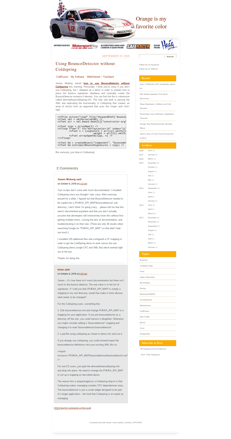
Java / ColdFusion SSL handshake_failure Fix (157, 86)
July (149, 176)
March (150, 159)
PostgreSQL (145, 334)
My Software (77, 76)
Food (142, 271)
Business (143, 260)
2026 (141, 151)
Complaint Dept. (146, 266)
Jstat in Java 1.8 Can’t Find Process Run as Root (157, 136)
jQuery (142, 322)
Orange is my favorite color (151, 22)
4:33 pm (83, 274)
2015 (141, 163)
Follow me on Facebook (149, 65)
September (152, 188)
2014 (141, 188)
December (152, 218)
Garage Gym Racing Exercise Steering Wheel (156, 126)
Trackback (108, 76)
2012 (141, 218)
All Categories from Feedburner (153, 349)
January (151, 155)
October (151, 167)
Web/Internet (93, 76)
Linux (142, 328)
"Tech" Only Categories (150, 355)
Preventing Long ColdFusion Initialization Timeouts (157, 116)
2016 (141, 159)
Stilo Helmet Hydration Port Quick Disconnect (153, 96)
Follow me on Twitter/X (148, 69)
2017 (141, 155)
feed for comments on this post (72, 408)
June (150, 150)
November (152, 163)
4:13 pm (83, 183)
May (149, 180)
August (151, 171)
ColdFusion (62, 76)
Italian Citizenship (147, 277)
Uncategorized (146, 300)
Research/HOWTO (147, 294)
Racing (143, 288)
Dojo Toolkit (144, 317)
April (150, 197)
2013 (141, 205)
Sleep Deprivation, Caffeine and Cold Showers (155, 106)
